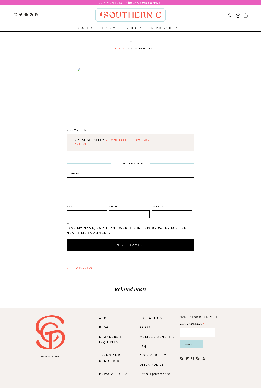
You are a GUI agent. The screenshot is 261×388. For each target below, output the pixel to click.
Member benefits (157, 337)
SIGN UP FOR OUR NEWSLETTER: (202, 317)
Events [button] (130, 28)
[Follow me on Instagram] (15, 15)
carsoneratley (142, 48)
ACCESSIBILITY (153, 355)
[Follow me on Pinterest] (31, 15)
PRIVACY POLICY (113, 374)
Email (114, 206)
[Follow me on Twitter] (20, 15)
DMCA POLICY (151, 365)
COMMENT (75, 173)
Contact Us (150, 318)
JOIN (102, 3)
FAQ (142, 346)
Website (158, 206)
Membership (162, 28)
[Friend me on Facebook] (26, 15)
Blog (106, 28)
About (83, 28)
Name (72, 206)
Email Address (192, 324)
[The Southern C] (130, 15)
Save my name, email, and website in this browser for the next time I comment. (126, 230)
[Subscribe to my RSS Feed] (36, 15)
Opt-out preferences (154, 374)
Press (145, 327)
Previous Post (82, 268)
